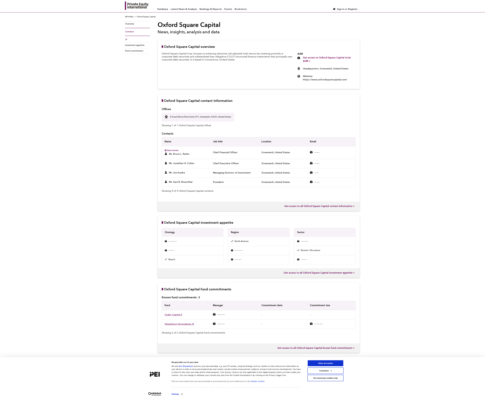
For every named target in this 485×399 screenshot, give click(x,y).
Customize (324, 371)
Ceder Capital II (173, 315)
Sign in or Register (347, 9)
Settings (175, 394)
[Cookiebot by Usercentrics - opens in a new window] (155, 394)
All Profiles (129, 17)
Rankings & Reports (210, 9)
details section (258, 381)
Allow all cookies (325, 363)
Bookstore (241, 9)
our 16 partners (186, 366)
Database (162, 9)
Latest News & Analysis (184, 9)
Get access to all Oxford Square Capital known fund (316, 348)
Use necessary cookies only (325, 378)
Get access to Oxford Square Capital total (327, 59)
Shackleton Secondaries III (179, 324)
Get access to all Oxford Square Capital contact (319, 206)
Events (228, 9)
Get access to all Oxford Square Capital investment (319, 273)
